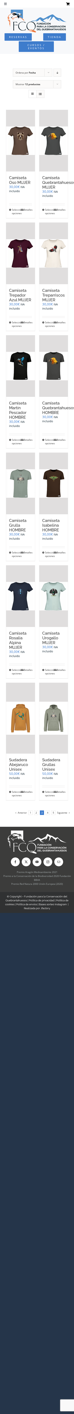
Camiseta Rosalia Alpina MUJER (17, 640)
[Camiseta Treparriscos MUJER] (53, 253)
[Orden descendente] (57, 73)
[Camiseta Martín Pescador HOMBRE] (20, 366)
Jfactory (45, 908)
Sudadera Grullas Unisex (51, 765)
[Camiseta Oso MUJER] (20, 140)
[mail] (58, 861)
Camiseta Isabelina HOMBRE (51, 525)
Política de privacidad (41, 900)
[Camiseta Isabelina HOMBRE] (53, 483)
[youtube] (37, 861)
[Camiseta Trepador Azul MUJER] (20, 253)
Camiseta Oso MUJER (19, 180)
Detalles (27, 209)
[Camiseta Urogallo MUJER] (53, 596)
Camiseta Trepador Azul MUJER (20, 295)
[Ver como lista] (40, 94)
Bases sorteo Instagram (53, 904)
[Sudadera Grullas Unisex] (53, 718)
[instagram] (47, 861)
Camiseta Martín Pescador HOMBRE (17, 410)
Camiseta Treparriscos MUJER (53, 295)
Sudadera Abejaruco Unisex (18, 765)
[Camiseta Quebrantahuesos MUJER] (53, 140)
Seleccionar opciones (16, 211)
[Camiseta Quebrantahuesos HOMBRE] (53, 366)
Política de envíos (26, 904)
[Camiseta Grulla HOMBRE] (20, 483)
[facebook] (15, 861)
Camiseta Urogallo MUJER (51, 638)
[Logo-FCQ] (37, 11)
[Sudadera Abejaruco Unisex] (20, 718)
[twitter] (26, 861)
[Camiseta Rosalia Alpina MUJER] (20, 596)
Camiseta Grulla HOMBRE (17, 525)
